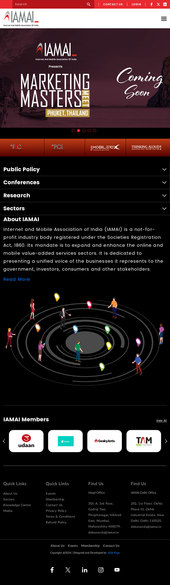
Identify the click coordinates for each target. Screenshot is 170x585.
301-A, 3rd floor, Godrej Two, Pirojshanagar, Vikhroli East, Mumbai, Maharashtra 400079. (104, 515)
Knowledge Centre (17, 505)
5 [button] (94, 130)
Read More (16, 279)
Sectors (9, 499)
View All (161, 420)
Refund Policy (56, 522)
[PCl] (58, 147)
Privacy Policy (56, 511)
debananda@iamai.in (103, 532)
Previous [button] (3, 441)
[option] (26, 441)
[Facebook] (151, 4)
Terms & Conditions (60, 516)
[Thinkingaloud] (146, 147)
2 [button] (78, 130)
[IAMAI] (21, 18)
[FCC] (16, 147)
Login (136, 4)
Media (8, 511)
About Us (10, 493)
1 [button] (73, 130)
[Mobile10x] (105, 147)
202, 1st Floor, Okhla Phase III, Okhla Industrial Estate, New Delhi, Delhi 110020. (147, 512)
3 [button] (83, 130)
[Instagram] (101, 570)
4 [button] (89, 130)
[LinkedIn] (165, 4)
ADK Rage (114, 552)
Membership (55, 499)
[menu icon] (164, 18)
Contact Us (54, 505)
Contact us (113, 4)
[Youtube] (117, 570)
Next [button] (166, 441)
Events (51, 493)
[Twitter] (158, 4)
